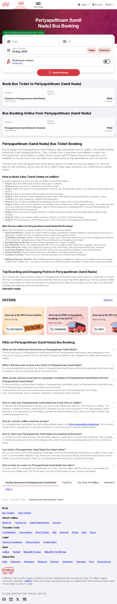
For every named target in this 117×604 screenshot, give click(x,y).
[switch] (107, 61)
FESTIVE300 (16, 329)
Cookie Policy (50, 542)
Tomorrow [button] (104, 50)
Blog (84, 532)
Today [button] (91, 50)
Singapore (29, 561)
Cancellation (25, 532)
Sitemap (64, 532)
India (4, 561)
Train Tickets (24, 513)
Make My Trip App (32, 552)
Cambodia (67, 561)
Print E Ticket (42, 532)
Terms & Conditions (12, 542)
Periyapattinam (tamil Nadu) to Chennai (25, 128)
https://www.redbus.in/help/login (84, 424)
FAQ (54, 532)
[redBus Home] (5, 4)
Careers (57, 522)
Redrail (16, 552)
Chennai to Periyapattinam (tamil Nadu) (25, 98)
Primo (93, 532)
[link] (23, 320)
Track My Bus (9, 532)
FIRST (101, 329)
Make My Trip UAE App (55, 552)
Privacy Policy (33, 542)
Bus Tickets (8, 513)
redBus (6, 552)
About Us (7, 522)
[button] (31, 41)
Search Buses (60, 72)
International (104, 561)
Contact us (20, 522)
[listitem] (7, 310)
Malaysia (42, 561)
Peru (91, 561)
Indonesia (15, 561)
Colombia (81, 561)
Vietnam (54, 561)
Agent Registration (39, 522)
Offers (75, 532)
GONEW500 (60, 329)
